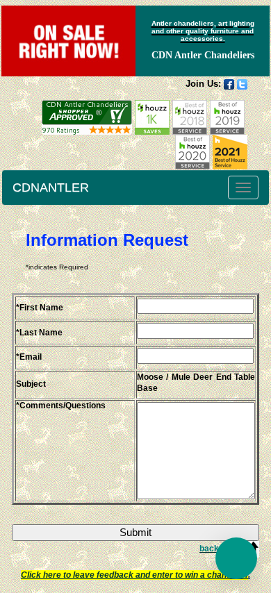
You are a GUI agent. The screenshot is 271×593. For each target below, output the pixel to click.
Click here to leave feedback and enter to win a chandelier (134, 575)
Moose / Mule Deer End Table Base (196, 383)
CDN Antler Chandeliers (202, 54)
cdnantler (51, 187)
